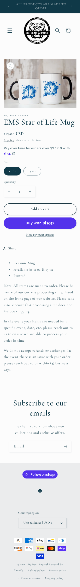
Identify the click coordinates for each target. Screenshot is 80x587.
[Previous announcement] (9, 6)
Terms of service (30, 577)
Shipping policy (54, 577)
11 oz (12, 171)
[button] (9, 30)
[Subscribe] (65, 446)
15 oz (32, 171)
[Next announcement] (71, 6)
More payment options (40, 234)
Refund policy (36, 570)
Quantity (10, 182)
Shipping (9, 140)
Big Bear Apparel (38, 564)
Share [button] (12, 248)
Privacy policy (57, 570)
